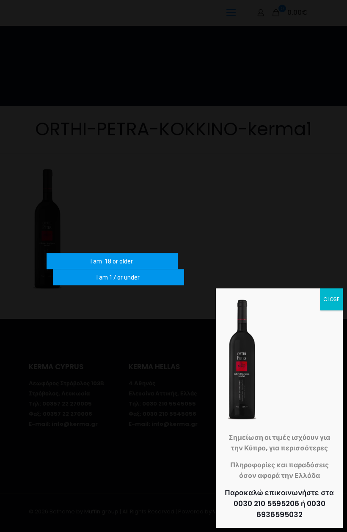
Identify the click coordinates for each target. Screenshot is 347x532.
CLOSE (331, 299)
